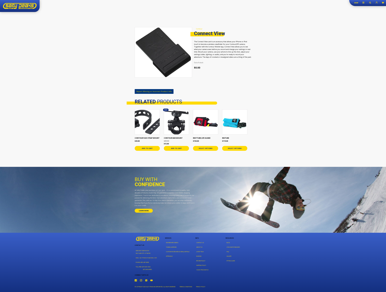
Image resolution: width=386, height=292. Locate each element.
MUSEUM (198, 256)
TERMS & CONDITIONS (186, 287)
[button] (363, 3)
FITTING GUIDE (231, 261)
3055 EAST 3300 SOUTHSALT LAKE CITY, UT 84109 (143, 252)
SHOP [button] (356, 3)
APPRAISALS (169, 256)
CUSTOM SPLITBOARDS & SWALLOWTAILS (177, 252)
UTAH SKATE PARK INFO (233, 247)
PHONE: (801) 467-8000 (142, 262)
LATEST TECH (200, 252)
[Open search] (370, 3)
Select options (206, 148)
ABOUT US (199, 247)
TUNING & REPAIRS (171, 247)
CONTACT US (200, 242)
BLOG (228, 242)
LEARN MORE (144, 211)
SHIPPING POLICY (201, 265)
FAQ (228, 252)
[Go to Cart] (383, 3)
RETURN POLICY (200, 261)
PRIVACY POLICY (200, 287)
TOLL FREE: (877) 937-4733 (143, 267)
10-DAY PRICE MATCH (202, 270)
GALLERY (229, 256)
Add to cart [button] (147, 148)
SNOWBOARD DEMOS (172, 242)
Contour (199, 29)
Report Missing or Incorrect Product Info (154, 91)
